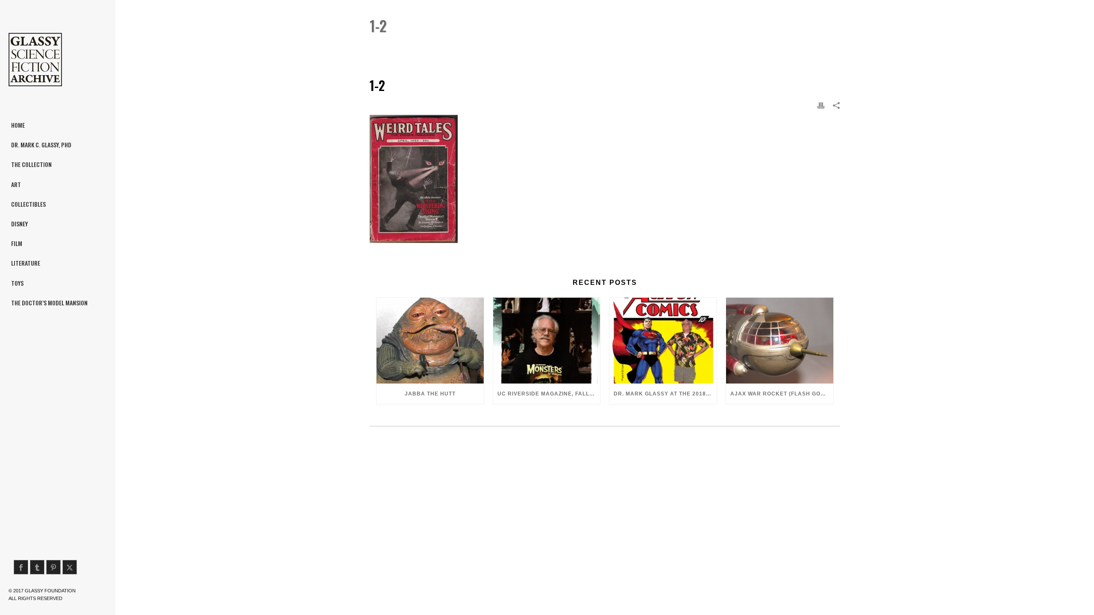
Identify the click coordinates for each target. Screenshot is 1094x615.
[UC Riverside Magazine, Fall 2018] (546, 341)
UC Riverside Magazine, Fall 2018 (548, 394)
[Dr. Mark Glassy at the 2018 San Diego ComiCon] (663, 341)
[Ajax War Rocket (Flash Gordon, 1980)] (779, 341)
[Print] (821, 105)
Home (701, 47)
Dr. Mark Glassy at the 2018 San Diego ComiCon (665, 394)
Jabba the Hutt (430, 394)
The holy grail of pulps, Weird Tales (767, 47)
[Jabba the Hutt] (430, 341)
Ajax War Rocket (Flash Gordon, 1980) (781, 394)
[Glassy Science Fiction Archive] (57, 59)
